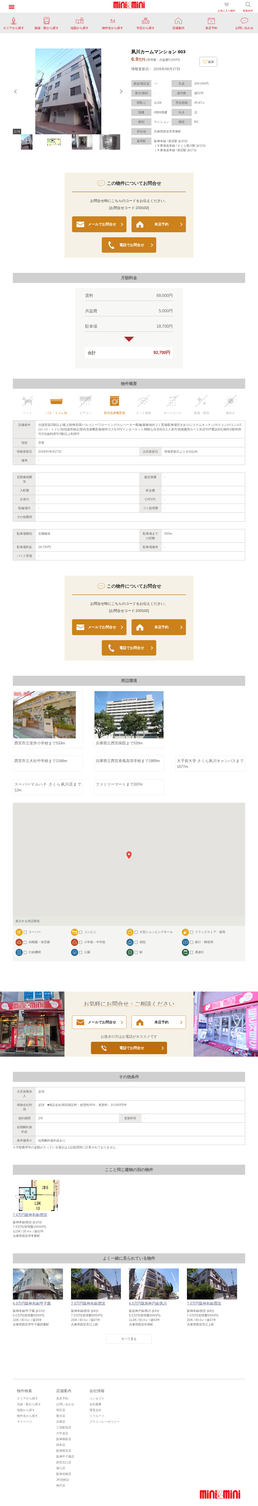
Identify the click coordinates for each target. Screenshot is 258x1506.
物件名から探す (27, 1416)
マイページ (24, 1421)
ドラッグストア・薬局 (210, 932)
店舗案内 (63, 1391)
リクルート (97, 1416)
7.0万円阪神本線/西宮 (88, 1303)
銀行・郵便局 (204, 942)
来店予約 (161, 224)
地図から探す (26, 1410)
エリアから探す (27, 1398)
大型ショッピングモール (156, 932)
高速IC (199, 952)
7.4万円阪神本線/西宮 (30, 1215)
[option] (68, 91)
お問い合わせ (65, 1404)
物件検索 (24, 1391)
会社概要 (95, 1404)
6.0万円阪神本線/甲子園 (32, 1303)
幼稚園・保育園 (39, 942)
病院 (143, 942)
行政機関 (35, 952)
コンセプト (97, 1398)
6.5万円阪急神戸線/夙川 (148, 1303)
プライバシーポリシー (104, 1421)
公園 (87, 952)
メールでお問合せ (102, 224)
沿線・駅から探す (29, 1404)
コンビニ (90, 932)
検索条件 (248, 10)
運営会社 (95, 1410)
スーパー (35, 932)
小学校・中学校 (94, 942)
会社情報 (97, 1391)
